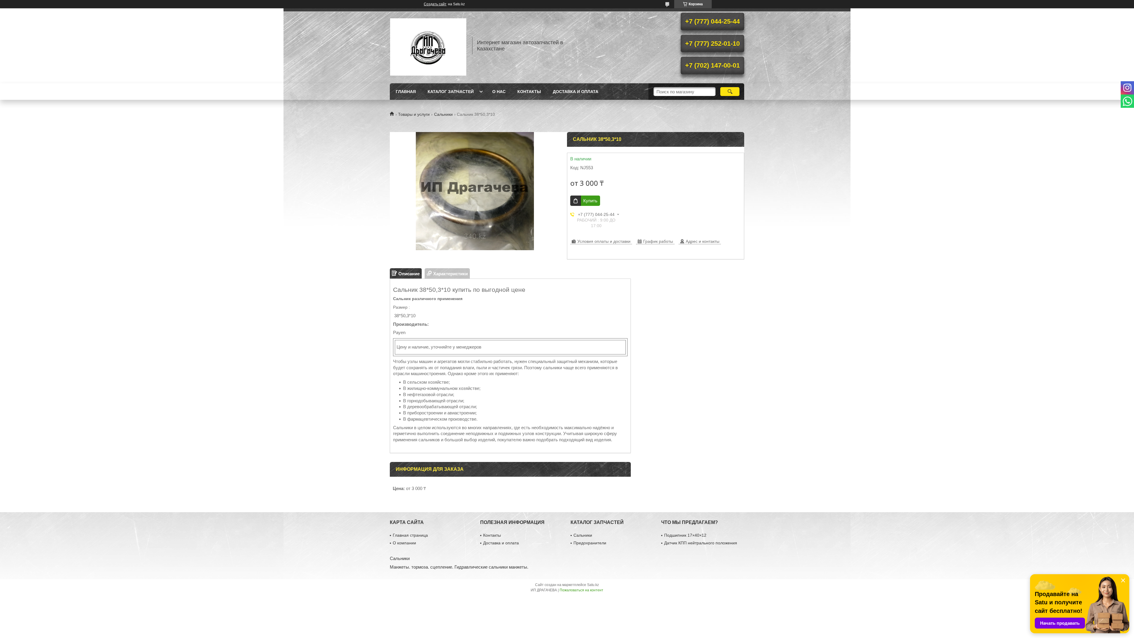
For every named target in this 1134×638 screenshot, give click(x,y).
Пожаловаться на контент (581, 590)
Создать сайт (435, 4)
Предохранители (589, 543)
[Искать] (729, 91)
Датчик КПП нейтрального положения (700, 543)
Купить (590, 200)
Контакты (529, 91)
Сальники (443, 114)
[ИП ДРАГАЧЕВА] (428, 46)
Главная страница (410, 535)
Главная (406, 91)
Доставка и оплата (575, 91)
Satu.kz (593, 585)
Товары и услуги (414, 114)
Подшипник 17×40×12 (685, 535)
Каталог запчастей (451, 91)
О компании (404, 543)
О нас (499, 91)
